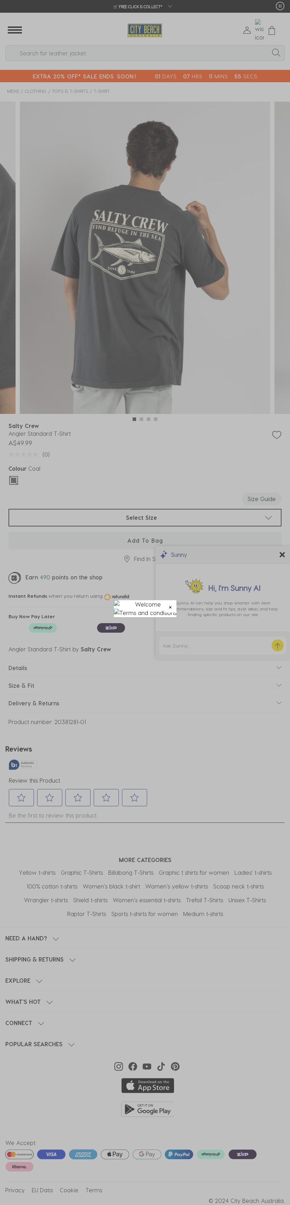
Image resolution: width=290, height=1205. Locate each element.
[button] (170, 606)
